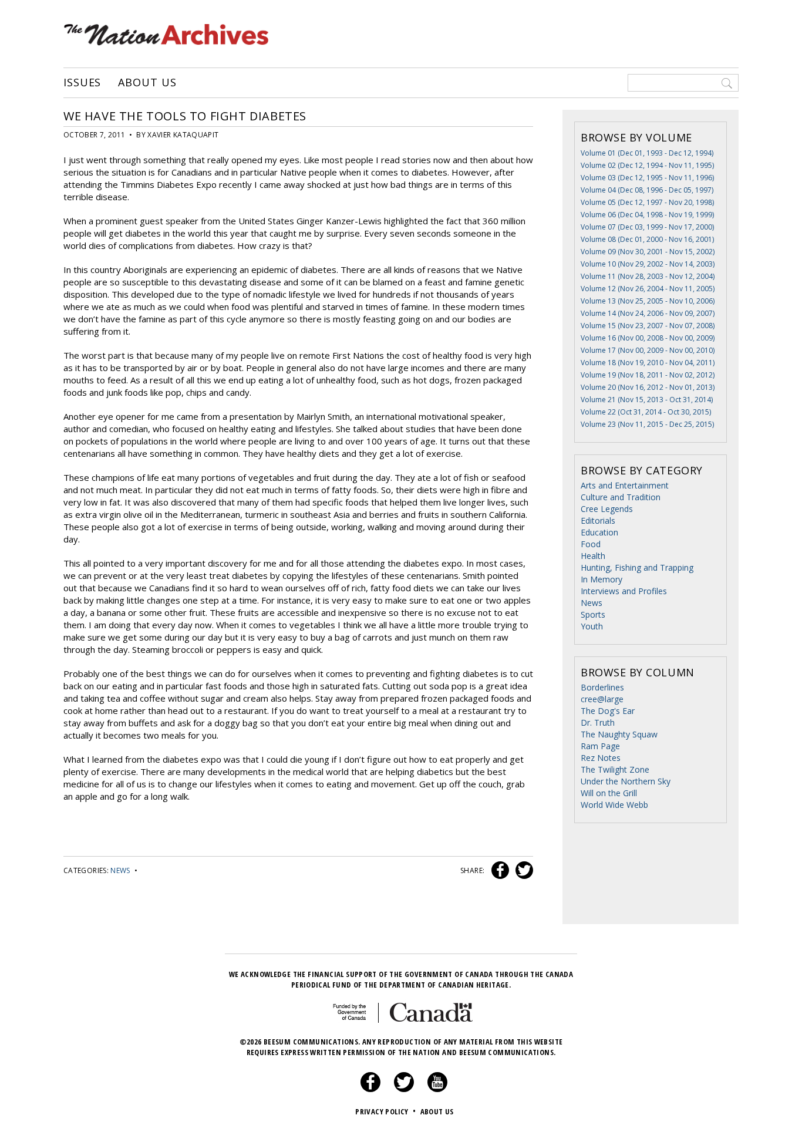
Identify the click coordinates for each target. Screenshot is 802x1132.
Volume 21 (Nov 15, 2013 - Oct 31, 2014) (647, 400)
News (120, 870)
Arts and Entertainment (625, 485)
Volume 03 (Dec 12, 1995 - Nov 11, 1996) (647, 178)
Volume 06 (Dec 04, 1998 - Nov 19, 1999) (647, 215)
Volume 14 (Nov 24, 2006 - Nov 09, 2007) (648, 313)
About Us (147, 83)
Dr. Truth (598, 722)
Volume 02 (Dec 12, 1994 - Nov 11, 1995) (647, 165)
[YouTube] (437, 1089)
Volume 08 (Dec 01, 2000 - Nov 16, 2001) (647, 239)
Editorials (598, 520)
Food (591, 544)
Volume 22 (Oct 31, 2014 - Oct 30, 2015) (646, 412)
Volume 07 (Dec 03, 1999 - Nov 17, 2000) (647, 227)
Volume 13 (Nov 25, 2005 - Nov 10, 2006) (648, 301)
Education (599, 532)
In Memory (601, 579)
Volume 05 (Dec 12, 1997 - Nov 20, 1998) (647, 202)
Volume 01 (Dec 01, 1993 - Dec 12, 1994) (647, 153)
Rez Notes (601, 757)
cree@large (602, 699)
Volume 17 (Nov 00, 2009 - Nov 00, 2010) (648, 350)
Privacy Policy (385, 1111)
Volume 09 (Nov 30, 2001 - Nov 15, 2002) (648, 252)
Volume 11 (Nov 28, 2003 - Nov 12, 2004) (648, 276)
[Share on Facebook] (499, 870)
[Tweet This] (522, 870)
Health (593, 555)
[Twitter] (404, 1089)
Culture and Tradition (621, 497)
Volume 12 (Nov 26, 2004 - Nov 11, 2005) (648, 289)
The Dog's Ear (608, 710)
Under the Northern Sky (625, 781)
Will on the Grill (609, 793)
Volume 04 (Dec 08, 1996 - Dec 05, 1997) (647, 190)
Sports (593, 614)
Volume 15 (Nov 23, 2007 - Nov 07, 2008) (648, 326)
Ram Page (600, 746)
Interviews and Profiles (624, 591)
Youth (592, 626)
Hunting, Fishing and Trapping (637, 567)
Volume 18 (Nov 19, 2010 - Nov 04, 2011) (648, 363)
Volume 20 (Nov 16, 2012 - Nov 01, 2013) (648, 387)
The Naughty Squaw (619, 734)
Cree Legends (607, 508)
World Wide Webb (614, 804)
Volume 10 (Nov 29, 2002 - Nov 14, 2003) (648, 264)
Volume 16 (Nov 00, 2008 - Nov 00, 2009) (648, 338)
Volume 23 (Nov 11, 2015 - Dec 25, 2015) (647, 424)
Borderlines (602, 687)
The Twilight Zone (615, 769)
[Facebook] (370, 1089)
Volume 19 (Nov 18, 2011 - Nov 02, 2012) (648, 375)
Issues (82, 83)
